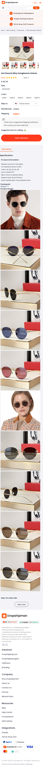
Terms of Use (7, 764)
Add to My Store (21, 138)
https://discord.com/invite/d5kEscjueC (6, 644)
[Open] (35, 103)
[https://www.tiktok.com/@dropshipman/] (3, 644)
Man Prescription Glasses (34, 30)
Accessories (20, 30)
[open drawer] (40, 3)
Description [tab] (6, 149)
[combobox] (22, 103)
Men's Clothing (11, 30)
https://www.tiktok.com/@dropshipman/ (3, 644)
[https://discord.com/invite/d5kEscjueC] (6, 644)
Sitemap (29, 764)
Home (2, 30)
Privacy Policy (19, 764)
